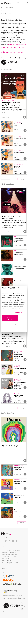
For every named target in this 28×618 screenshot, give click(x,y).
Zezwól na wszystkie (9, 318)
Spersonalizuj (9, 324)
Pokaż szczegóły (19, 312)
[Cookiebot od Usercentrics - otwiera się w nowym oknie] (10, 288)
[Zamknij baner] (22, 287)
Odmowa (10, 329)
